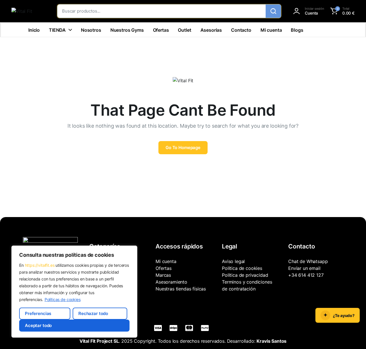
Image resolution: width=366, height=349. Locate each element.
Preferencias (38, 313)
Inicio (34, 30)
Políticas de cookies (63, 299)
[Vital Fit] (28, 11)
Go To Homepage (183, 147)
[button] (342, 11)
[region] (74, 292)
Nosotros (91, 30)
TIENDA (57, 30)
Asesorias (211, 30)
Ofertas (161, 30)
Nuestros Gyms (127, 30)
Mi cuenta (271, 30)
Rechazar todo (93, 313)
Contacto (241, 30)
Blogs (297, 30)
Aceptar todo (38, 325)
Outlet (184, 30)
